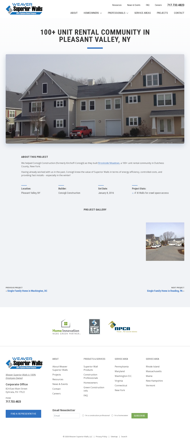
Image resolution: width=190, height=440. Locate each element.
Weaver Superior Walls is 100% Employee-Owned (21, 376)
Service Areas (142, 12)
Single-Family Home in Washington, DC (27, 290)
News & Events (133, 5)
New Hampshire (154, 380)
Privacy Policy (101, 436)
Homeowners (91, 12)
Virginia (119, 380)
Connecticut (121, 385)
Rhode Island (152, 366)
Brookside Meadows (108, 163)
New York (120, 390)
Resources (117, 5)
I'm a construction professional (97, 415)
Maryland (120, 371)
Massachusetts (154, 371)
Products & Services (94, 359)
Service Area (121, 359)
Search (124, 436)
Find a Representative (23, 413)
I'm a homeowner (121, 415)
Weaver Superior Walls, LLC (80, 436)
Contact (179, 12)
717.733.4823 (175, 5)
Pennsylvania (122, 366)
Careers (158, 5)
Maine (149, 376)
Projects (162, 12)
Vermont (150, 385)
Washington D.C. (123, 376)
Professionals (116, 12)
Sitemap (114, 436)
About (74, 12)
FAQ (147, 5)
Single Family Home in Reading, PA (165, 290)
